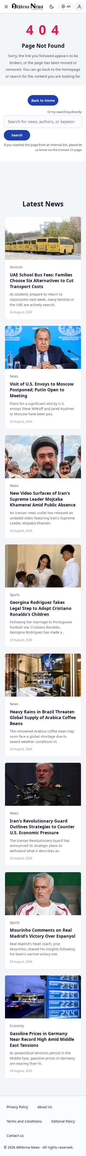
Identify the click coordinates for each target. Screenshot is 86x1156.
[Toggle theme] (51, 6)
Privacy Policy (17, 1107)
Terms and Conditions (24, 1121)
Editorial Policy (63, 1121)
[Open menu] (6, 6)
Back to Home (43, 100)
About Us (45, 1107)
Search (16, 135)
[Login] (79, 6)
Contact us (15, 1135)
